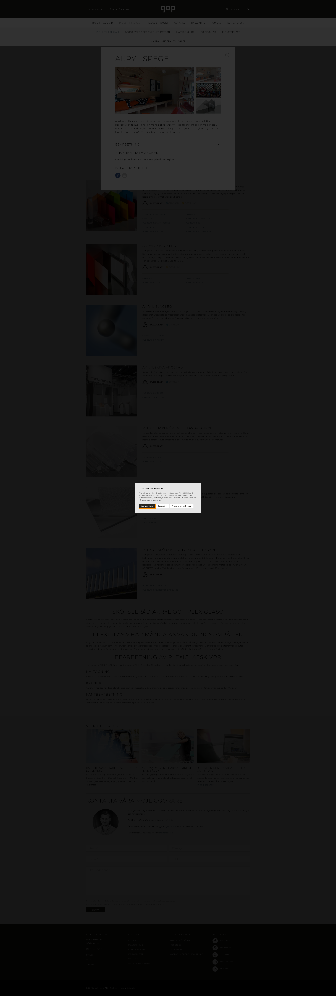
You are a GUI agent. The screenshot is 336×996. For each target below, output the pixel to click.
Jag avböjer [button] (162, 506)
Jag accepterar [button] (147, 506)
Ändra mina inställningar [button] (181, 506)
